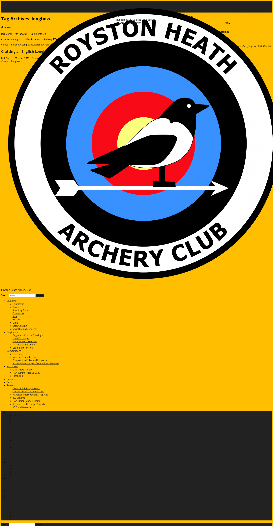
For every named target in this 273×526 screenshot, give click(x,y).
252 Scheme (19, 397)
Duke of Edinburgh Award (26, 388)
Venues (16, 307)
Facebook (18, 375)
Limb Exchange (21, 338)
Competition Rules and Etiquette (30, 360)
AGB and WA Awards (23, 407)
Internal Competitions (24, 357)
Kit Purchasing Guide (24, 344)
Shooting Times (21, 310)
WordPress (135, 22)
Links (15, 322)
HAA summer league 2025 (26, 372)
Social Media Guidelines (25, 329)
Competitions (14, 350)
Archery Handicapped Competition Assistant (36, 363)
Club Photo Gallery (22, 369)
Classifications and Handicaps (28, 391)
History (16, 319)
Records (11, 382)
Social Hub (12, 366)
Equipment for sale (23, 347)
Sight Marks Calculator (25, 341)
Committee (18, 313)
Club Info (12, 300)
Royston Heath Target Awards (29, 404)
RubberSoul (122, 19)
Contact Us (18, 304)
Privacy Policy (123, 16)
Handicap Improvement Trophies (30, 394)
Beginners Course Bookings (28, 335)
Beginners (12, 332)
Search (4, 295)
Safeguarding (20, 325)
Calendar (11, 379)
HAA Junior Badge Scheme (26, 400)
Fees (15, 316)
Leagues (17, 354)
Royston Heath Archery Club (16, 289)
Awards (11, 385)
